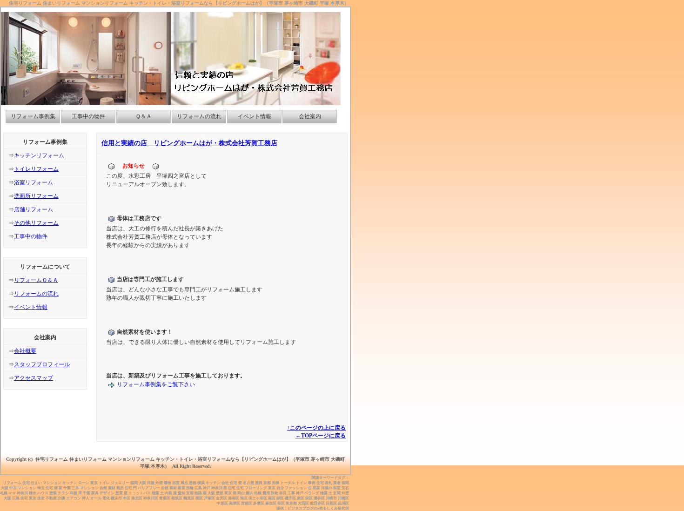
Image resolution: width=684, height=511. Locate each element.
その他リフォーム (36, 223)
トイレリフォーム (36, 169)
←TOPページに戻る (320, 435)
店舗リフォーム (33, 209)
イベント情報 (254, 116)
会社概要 (25, 351)
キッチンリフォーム (39, 155)
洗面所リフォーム (36, 196)
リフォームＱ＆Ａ (36, 280)
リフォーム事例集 (33, 116)
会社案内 (310, 116)
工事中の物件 (88, 116)
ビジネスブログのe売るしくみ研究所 (318, 508)
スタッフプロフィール (42, 364)
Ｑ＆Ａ (143, 116)
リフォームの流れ (199, 116)
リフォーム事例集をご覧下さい (156, 384)
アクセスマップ (33, 378)
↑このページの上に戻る (316, 427)
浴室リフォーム (33, 182)
